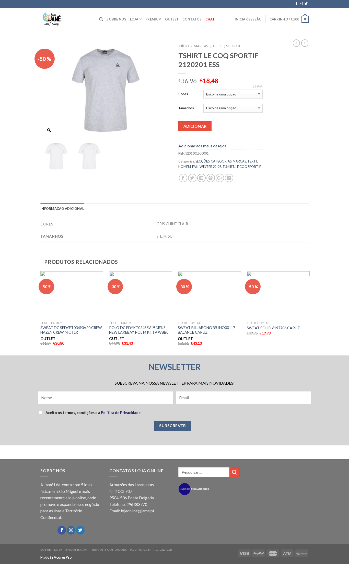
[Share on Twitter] (192, 178)
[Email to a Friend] (201, 178)
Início (183, 46)
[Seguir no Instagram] (301, 4)
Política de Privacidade (121, 412)
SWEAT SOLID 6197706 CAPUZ (273, 328)
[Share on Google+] (220, 178)
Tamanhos (186, 108)
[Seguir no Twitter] (306, 4)
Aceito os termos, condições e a (93, 412)
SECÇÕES (202, 161)
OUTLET (172, 19)
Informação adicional (62, 209)
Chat (210, 19)
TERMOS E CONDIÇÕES (108, 549)
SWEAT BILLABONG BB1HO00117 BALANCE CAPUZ (206, 330)
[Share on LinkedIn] (229, 178)
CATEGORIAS (221, 161)
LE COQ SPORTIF (227, 46)
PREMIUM (153, 19)
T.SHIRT (228, 167)
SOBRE (45, 549)
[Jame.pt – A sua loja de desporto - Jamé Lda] (65, 19)
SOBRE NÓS (116, 19)
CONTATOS (192, 19)
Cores (183, 94)
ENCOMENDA (76, 549)
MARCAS (201, 46)
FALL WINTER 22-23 (206, 167)
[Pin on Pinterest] (210, 178)
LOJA (134, 19)
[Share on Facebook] (183, 178)
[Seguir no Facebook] (296, 4)
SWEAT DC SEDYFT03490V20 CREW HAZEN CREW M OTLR (71, 330)
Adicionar (195, 126)
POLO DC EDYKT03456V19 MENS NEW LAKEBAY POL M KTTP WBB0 (138, 330)
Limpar (258, 86)
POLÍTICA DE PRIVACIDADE (151, 549)
